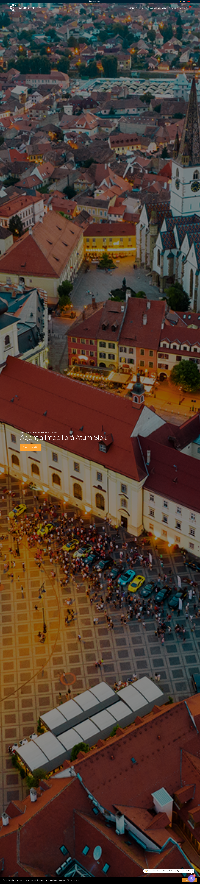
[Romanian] (179, 1)
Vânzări (132, 8)
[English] (183, 1)
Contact (183, 8)
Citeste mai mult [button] (73, 880)
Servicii (165, 8)
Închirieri (143, 8)
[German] (188, 1)
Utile (174, 8)
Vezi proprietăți (30, 447)
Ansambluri (155, 8)
